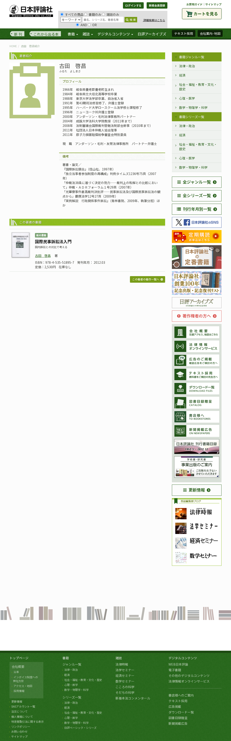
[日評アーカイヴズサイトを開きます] (197, 302)
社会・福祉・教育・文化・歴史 (198, 86)
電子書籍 (175, 670)
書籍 (65, 658)
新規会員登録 (157, 5)
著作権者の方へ (196, 316)
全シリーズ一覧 (197, 195)
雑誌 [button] (87, 34)
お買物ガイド (194, 4)
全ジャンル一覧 (197, 182)
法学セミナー (125, 670)
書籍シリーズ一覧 (191, 116)
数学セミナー (125, 681)
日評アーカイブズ (152, 34)
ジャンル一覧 (71, 664)
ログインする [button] (133, 5)
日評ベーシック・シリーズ (80, 727)
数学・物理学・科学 (193, 107)
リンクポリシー (20, 726)
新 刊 (18, 34)
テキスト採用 (178, 701)
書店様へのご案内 (181, 695)
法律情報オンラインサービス (189, 681)
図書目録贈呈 (178, 717)
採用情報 (19, 691)
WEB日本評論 (178, 664)
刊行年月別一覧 (197, 209)
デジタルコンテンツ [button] (114, 34)
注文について (19, 711)
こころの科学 (125, 687)
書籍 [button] (72, 34)
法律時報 (122, 664)
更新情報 (197, 490)
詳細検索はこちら (154, 20)
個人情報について (22, 716)
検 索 (133, 19)
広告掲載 (175, 706)
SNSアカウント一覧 (23, 706)
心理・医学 (187, 98)
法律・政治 (187, 66)
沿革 (16, 672)
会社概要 (18, 666)
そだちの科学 (125, 692)
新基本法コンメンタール (133, 698)
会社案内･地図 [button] (210, 33)
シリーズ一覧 (71, 697)
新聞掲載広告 (178, 723)
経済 (182, 75)
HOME (13, 46)
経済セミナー (125, 675)
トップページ (18, 658)
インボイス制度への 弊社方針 (25, 679)
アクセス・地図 (23, 686)
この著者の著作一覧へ (145, 279)
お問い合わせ (19, 731)
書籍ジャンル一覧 (191, 57)
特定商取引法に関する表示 (27, 721)
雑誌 (119, 658)
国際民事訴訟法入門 (53, 241)
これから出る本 (46, 34)
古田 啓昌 (43, 255)
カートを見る (206, 13)
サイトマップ (213, 4)
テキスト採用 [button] (183, 33)
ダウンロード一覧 (181, 712)
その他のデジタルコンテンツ (189, 675)
